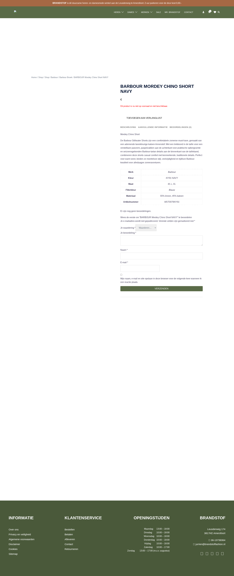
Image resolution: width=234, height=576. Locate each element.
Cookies (13, 549)
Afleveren (70, 539)
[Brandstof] (19, 12)
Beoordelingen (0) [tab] (181, 127)
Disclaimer (14, 544)
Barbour (54, 77)
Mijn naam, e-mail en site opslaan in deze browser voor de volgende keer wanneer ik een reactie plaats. (161, 280)
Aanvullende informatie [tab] (153, 127)
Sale (158, 12)
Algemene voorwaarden (21, 539)
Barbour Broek (65, 77)
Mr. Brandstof (172, 12)
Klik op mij (216, 12)
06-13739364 (217, 540)
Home (34, 77)
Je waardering (127, 228)
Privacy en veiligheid (20, 534)
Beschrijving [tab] (128, 127)
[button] (219, 12)
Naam (124, 250)
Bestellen (70, 529)
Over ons (14, 529)
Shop (40, 77)
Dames (130, 12)
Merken (145, 12)
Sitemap (13, 554)
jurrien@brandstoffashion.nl (210, 544)
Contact (188, 12)
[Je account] (204, 12)
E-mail (124, 262)
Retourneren (71, 549)
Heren (117, 12)
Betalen (69, 534)
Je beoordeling (128, 233)
